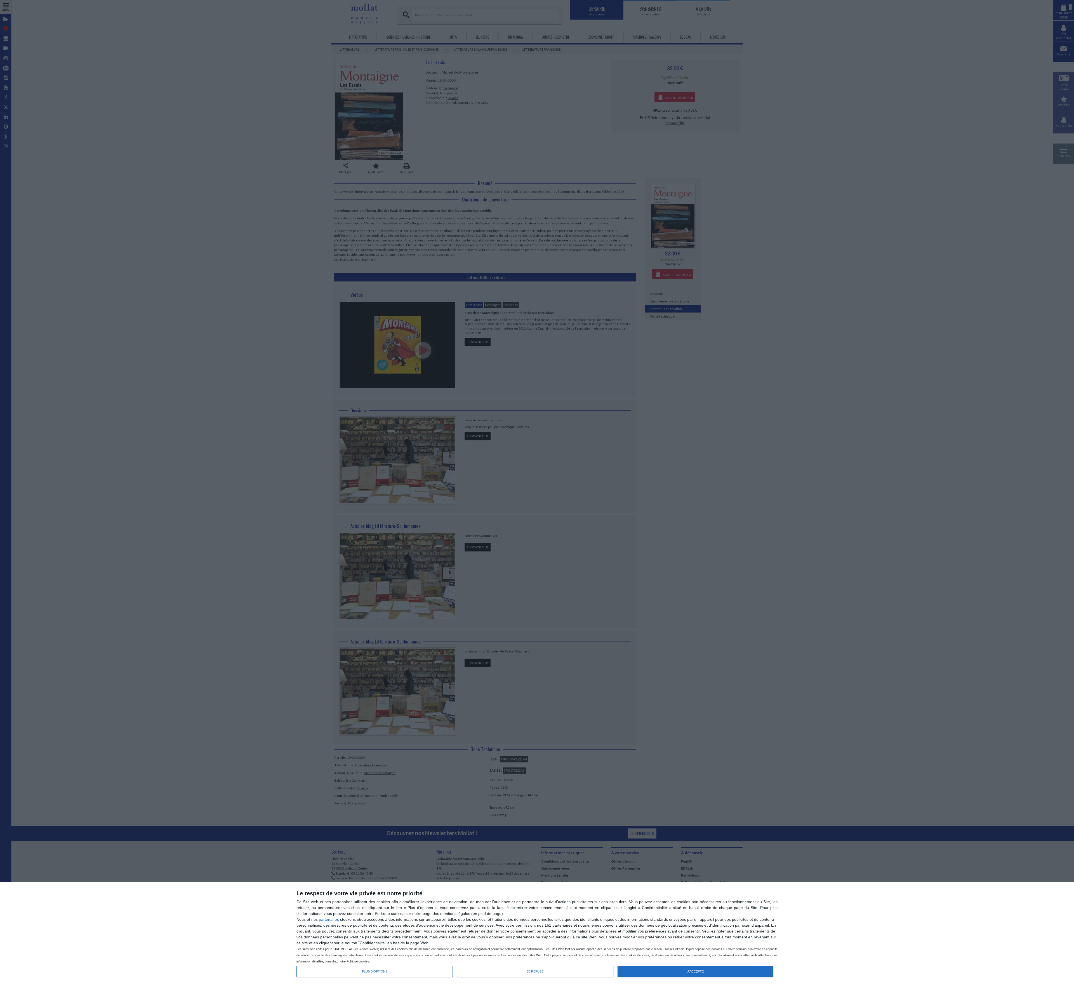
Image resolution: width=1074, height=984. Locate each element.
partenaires (329, 919)
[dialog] (537, 933)
